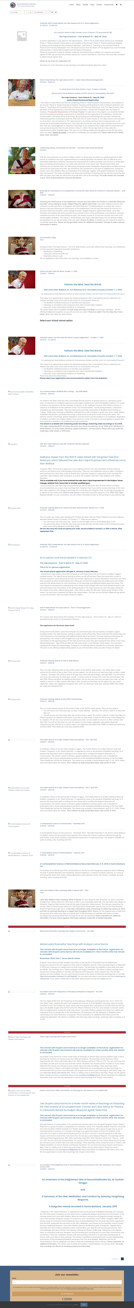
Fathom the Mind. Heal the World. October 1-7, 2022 (58, 271)
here (99, 132)
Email (14, 1278)
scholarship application (114, 645)
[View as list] (56, 12)
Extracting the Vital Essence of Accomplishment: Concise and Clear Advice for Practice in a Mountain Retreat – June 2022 (82, 192)
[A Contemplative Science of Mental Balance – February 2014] (21, 853)
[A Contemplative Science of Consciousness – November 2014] (21, 824)
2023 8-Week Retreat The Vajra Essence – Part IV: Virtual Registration (65, 608)
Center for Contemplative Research (111, 294)
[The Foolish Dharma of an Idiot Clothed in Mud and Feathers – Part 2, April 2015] (21, 788)
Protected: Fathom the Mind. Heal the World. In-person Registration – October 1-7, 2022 (71, 338)
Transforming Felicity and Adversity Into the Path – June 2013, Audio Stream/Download (71, 148)
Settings (76, 1304)
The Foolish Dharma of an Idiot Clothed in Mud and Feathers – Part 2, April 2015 (69, 788)
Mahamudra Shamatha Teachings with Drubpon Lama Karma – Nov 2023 (67, 931)
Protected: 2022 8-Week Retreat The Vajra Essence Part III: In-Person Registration (69, 23)
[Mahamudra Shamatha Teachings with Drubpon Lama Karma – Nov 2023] (21, 931)
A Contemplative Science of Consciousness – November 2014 (62, 824)
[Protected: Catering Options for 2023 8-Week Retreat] (14, 661)
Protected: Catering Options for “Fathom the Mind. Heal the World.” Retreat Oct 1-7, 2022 (72, 508)
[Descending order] (30, 12)
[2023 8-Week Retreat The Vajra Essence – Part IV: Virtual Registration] (21, 608)
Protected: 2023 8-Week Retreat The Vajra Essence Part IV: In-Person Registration (69, 545)
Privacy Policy (80, 1268)
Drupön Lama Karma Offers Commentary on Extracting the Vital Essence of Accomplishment (74, 1090)
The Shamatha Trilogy (48, 238)
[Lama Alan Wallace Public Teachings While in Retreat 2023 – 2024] (21, 891)
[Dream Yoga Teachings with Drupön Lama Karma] (21, 1037)
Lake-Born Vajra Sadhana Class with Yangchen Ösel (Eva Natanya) (64, 444)
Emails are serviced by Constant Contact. (76, 1288)
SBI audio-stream (81, 643)
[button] (121, 4)
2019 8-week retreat (71, 492)
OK (84, 1304)
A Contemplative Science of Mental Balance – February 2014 (62, 853)
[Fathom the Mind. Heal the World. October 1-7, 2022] (21, 272)
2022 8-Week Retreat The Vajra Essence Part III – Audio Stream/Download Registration (71, 80)
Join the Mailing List (67, 1294)
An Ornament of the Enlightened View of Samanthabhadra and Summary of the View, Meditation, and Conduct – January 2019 (81, 1166)
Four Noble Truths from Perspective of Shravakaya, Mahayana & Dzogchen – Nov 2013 (71, 992)
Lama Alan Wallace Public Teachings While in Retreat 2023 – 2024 (64, 890)
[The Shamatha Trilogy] (21, 238)
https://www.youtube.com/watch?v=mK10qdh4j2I (58, 976)
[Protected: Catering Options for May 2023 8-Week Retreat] (14, 699)
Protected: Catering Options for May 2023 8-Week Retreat (61, 699)
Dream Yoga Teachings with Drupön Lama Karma (58, 1037)
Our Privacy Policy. (89, 1288)
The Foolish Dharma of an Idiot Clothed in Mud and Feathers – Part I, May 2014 (68, 740)
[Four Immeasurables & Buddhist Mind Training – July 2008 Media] (21, 392)
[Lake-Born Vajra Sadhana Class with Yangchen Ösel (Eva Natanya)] (12, 444)
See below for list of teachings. (63, 116)
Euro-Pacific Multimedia (98, 1268)
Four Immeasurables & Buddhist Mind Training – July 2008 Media (63, 391)
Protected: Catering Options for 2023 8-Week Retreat (59, 661)
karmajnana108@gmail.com (101, 979)
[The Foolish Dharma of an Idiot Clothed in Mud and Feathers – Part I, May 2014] (21, 740)
